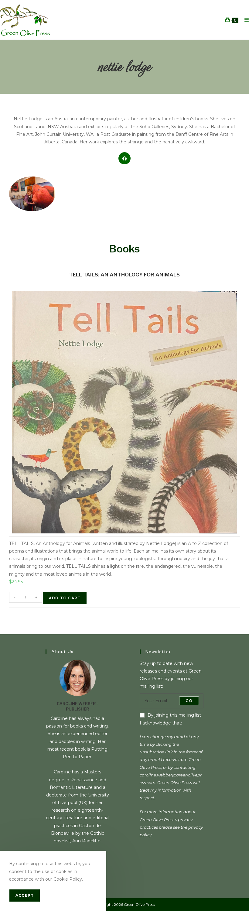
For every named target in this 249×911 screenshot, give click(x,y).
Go (189, 700)
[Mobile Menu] (244, 20)
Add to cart (64, 598)
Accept (24, 895)
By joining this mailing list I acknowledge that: (170, 718)
